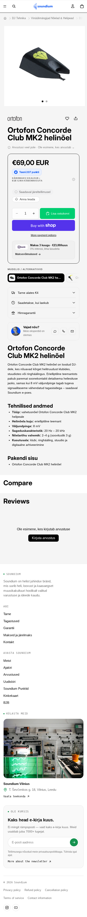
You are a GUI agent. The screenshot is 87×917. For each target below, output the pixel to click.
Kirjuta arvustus (43, 538)
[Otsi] (14, 6)
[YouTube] (15, 907)
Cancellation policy (56, 890)
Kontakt (8, 642)
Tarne (7, 614)
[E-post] (72, 331)
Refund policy (32, 890)
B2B (6, 702)
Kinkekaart (10, 695)
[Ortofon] (15, 118)
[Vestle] (54, 331)
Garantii (8, 628)
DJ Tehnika (19, 18)
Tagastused (11, 621)
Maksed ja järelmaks (17, 635)
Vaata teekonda (14, 796)
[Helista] (63, 331)
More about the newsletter (27, 861)
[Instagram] (7, 907)
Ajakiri (7, 667)
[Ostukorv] (82, 6)
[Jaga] (75, 118)
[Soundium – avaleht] (5, 18)
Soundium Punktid (16, 688)
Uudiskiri (9, 681)
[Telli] (74, 842)
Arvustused (11, 674)
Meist (7, 660)
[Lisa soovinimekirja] (67, 118)
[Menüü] (5, 6)
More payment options (43, 235)
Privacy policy (12, 890)
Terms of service (13, 898)
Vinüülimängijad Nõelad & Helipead (52, 18)
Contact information (40, 898)
